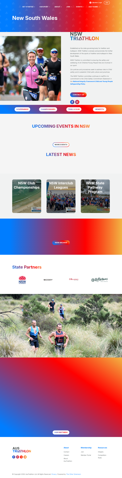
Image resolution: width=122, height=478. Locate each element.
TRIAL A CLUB (74, 109)
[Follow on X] (21, 456)
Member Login (97, 2)
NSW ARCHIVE (61, 243)
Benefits (99, 109)
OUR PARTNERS (61, 432)
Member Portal (86, 455)
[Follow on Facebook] (72, 102)
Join (106, 2)
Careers (66, 455)
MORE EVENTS (61, 145)
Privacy (54, 474)
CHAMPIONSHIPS (48, 109)
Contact (66, 452)
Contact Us (78, 95)
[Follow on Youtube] (25, 456)
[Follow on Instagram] (77, 102)
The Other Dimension (73, 474)
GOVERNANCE (22, 109)
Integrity (101, 452)
